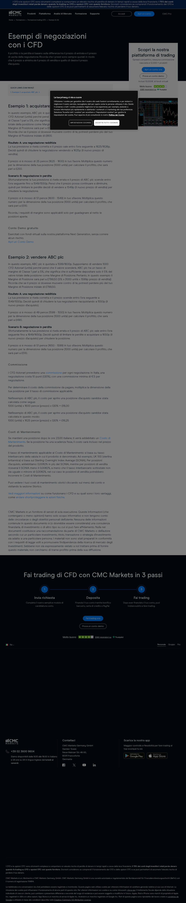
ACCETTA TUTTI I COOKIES (106, 123)
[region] (94, 110)
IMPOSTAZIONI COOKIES (80, 123)
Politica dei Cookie (116, 115)
